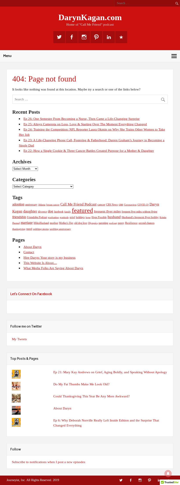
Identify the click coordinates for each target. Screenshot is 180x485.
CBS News (112, 204)
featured (82, 210)
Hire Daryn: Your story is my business (49, 257)
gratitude (64, 217)
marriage (27, 223)
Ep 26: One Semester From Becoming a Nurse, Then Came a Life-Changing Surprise (81, 118)
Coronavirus (130, 205)
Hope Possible (99, 217)
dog (50, 211)
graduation (53, 217)
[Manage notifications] (168, 473)
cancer (101, 204)
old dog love (80, 223)
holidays (80, 217)
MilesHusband (41, 223)
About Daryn (32, 247)
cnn (121, 204)
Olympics (93, 223)
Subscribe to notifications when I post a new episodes (48, 462)
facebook (58, 211)
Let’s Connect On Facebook (31, 294)
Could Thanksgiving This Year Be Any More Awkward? (91, 396)
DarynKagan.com (90, 17)
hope (88, 217)
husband (114, 217)
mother (54, 223)
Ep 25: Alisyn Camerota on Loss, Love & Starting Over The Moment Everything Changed (85, 124)
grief (72, 217)
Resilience (131, 223)
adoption (18, 204)
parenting (103, 223)
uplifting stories (41, 229)
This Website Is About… (40, 263)
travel (29, 229)
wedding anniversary (60, 229)
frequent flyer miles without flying (139, 211)
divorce (42, 211)
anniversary (31, 204)
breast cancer (52, 205)
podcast (113, 223)
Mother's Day (66, 223)
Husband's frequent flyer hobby (140, 217)
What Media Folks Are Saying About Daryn (53, 268)
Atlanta (41, 205)
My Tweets (19, 339)
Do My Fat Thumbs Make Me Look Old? (81, 384)
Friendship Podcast (37, 217)
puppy (121, 223)
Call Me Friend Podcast (78, 204)
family (67, 212)
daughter (30, 211)
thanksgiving (18, 229)
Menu (7, 56)
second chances (147, 223)
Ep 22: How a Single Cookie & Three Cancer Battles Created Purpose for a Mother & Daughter (88, 150)
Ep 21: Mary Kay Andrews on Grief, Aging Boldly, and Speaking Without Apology (110, 372)
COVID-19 (143, 205)
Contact (28, 252)
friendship (19, 217)
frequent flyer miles (107, 211)
